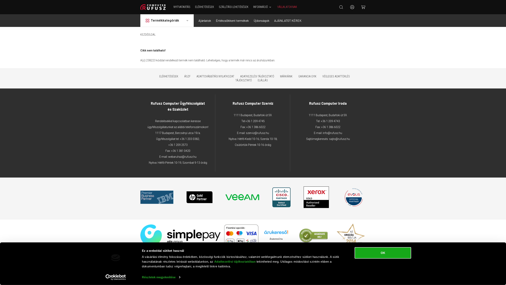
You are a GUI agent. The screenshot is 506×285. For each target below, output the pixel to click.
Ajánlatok (204, 20)
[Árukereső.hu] (276, 233)
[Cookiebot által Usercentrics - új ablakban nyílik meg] (115, 277)
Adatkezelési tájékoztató (257, 76)
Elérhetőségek (204, 7)
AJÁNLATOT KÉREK (287, 20)
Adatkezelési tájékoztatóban (235, 261)
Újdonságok (261, 20)
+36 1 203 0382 (189, 139)
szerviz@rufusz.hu (257, 133)
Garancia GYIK (307, 76)
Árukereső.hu (276, 239)
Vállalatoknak (287, 7)
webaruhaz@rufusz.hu (182, 156)
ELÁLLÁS (263, 80)
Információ (260, 7)
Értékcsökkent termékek (232, 20)
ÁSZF (187, 76)
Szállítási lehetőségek (233, 7)
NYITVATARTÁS (182, 7)
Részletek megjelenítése (159, 277)
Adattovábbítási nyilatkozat (215, 76)
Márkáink (286, 76)
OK (383, 253)
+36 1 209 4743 (330, 121)
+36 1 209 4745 (255, 121)
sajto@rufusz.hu (339, 139)
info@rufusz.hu (332, 133)
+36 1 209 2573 (178, 144)
